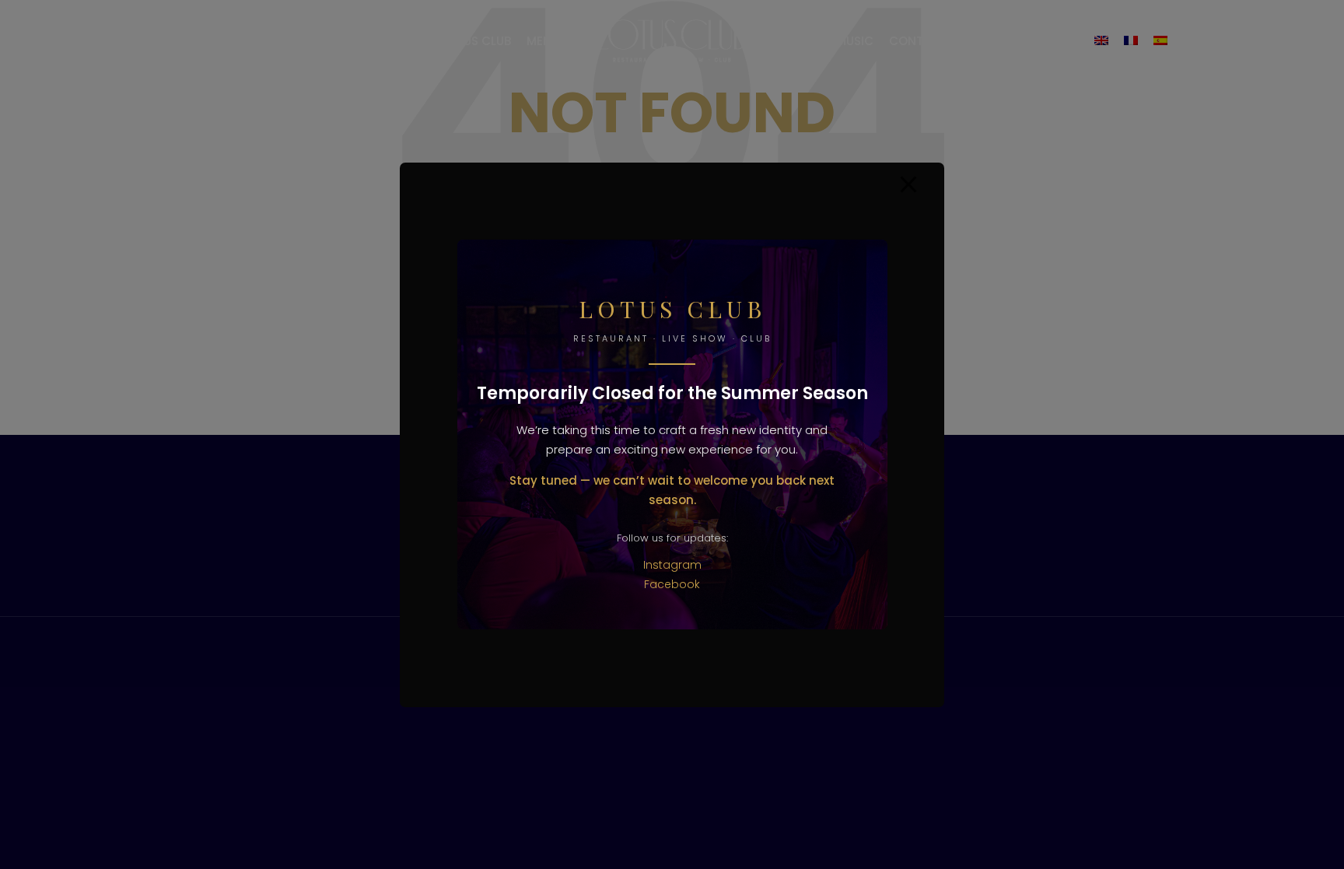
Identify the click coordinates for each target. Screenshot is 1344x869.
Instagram (672, 565)
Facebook (672, 584)
